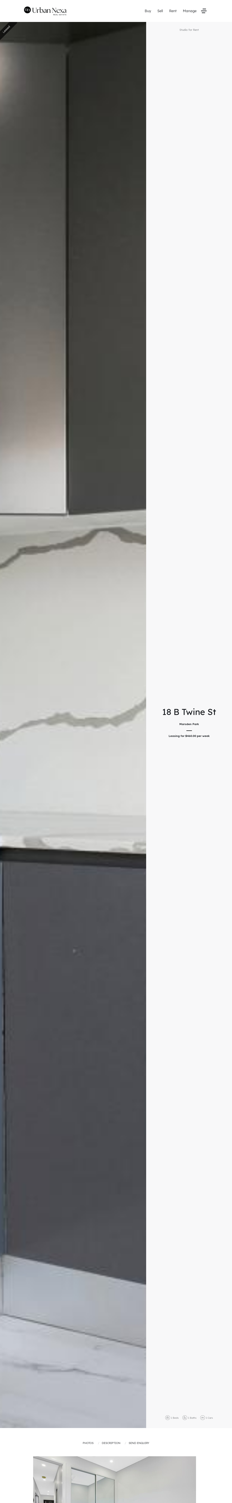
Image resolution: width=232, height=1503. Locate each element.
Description (111, 1443)
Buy (148, 11)
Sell (160, 11)
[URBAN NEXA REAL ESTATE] (45, 10)
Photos (88, 1443)
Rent (173, 11)
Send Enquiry (139, 1443)
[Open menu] (204, 11)
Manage (189, 11)
